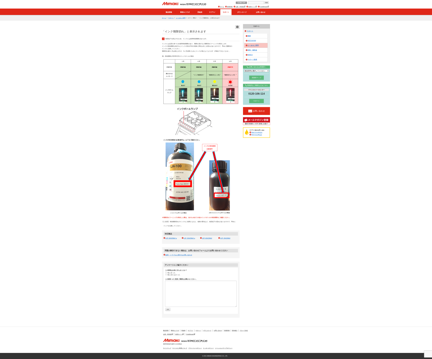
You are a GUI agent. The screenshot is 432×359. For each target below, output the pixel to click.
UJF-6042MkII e (171, 238)
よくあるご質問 (180, 18)
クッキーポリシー (208, 348)
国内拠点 (234, 330)
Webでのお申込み (256, 132)
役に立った (171, 273)
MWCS (250, 55)
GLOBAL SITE (241, 2)
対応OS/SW (252, 41)
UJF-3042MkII (225, 238)
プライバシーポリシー (195, 348)
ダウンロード (242, 12)
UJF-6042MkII (207, 238)
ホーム (222, 7)
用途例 (199, 12)
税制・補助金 (252, 50)
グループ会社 (244, 330)
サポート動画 (252, 59)
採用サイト (251, 7)
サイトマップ (167, 348)
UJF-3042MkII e (189, 238)
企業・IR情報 (240, 7)
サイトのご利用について (179, 348)
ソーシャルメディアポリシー (223, 348)
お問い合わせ (260, 12)
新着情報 (230, 7)
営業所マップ (256, 78)
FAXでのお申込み (256, 135)
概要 (249, 36)
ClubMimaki (264, 7)
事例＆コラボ (185, 12)
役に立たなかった (174, 275)
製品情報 (169, 12)
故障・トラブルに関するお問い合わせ (178, 255)
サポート (226, 12)
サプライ (212, 12)
